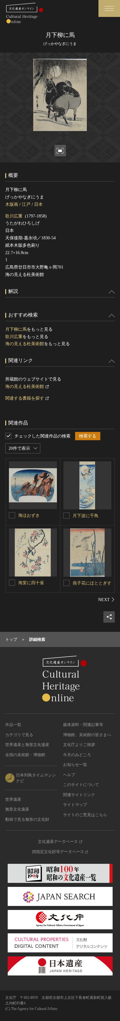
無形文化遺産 (17, 809)
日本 (38, 204)
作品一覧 (13, 724)
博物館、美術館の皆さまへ (87, 734)
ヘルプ (69, 774)
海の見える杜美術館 (24, 343)
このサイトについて (81, 784)
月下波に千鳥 (85, 515)
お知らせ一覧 (75, 764)
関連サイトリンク (79, 794)
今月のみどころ (77, 754)
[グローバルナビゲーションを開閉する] (109, 8)
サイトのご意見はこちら (85, 814)
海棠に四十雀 (31, 582)
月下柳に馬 (16, 329)
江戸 (26, 204)
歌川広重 (13, 216)
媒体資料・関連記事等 (83, 724)
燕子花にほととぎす (92, 583)
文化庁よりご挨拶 (79, 744)
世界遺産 (13, 799)
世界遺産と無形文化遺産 (27, 744)
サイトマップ (75, 804)
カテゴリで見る (19, 734)
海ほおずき (29, 515)
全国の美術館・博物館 (25, 754)
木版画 (11, 204)
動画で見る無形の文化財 (27, 819)
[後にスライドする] (106, 599)
